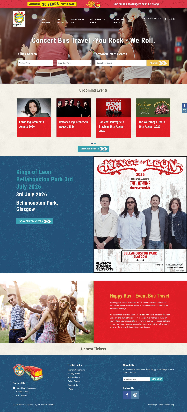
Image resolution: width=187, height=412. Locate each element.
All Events (60, 21)
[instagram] (135, 394)
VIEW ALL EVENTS (90, 148)
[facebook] (127, 394)
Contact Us (73, 385)
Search (154, 63)
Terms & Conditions (76, 369)
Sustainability (74, 377)
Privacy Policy (74, 373)
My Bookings (47, 21)
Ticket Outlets (74, 381)
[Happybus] (25, 18)
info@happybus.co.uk (26, 387)
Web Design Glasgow (156, 404)
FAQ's (70, 388)
